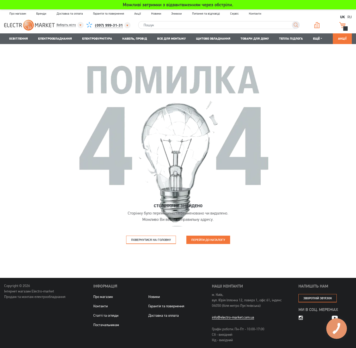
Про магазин (17, 13)
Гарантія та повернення (108, 13)
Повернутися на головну (151, 240)
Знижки (176, 13)
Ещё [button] (316, 38)
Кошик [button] (344, 25)
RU (349, 17)
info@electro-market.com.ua (233, 317)
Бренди (41, 13)
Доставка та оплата (70, 13)
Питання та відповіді (206, 13)
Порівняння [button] (319, 25)
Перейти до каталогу (208, 240)
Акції (137, 13)
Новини (156, 13)
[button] (70, 25)
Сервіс (234, 13)
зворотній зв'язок (317, 298)
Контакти (255, 13)
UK (342, 17)
